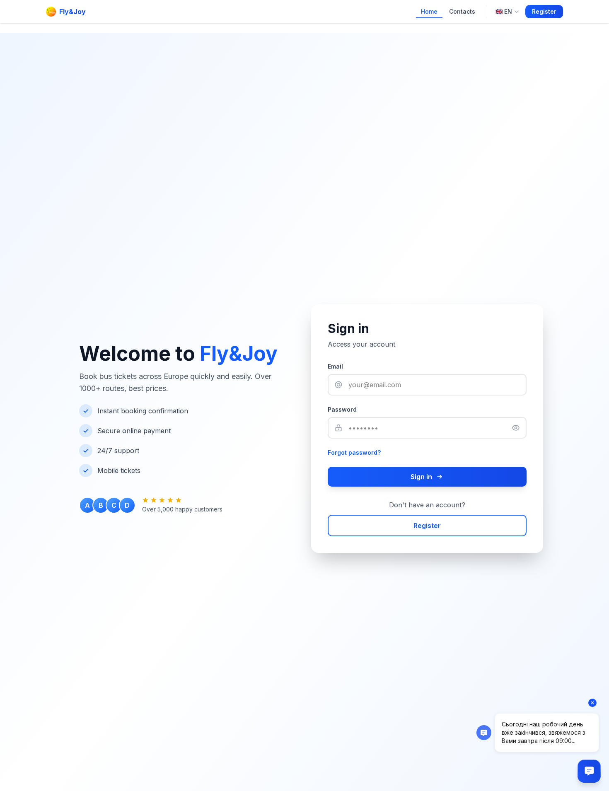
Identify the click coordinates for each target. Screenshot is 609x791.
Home (429, 11)
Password (342, 409)
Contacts (462, 11)
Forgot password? (354, 452)
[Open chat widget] (589, 771)
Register (544, 11)
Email (335, 366)
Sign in (421, 477)
